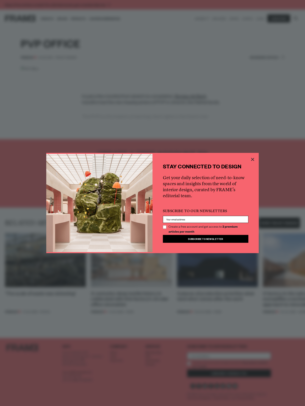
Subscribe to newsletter (205, 239)
